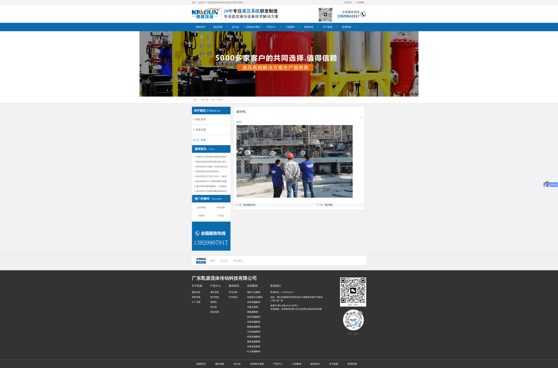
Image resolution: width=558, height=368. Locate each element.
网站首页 (200, 27)
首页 (213, 100)
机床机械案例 (253, 336)
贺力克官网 (300, 309)
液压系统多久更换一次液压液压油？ (212, 167)
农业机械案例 (253, 302)
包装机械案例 (253, 322)
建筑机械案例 (253, 341)
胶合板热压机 (249, 205)
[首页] (195, 100)
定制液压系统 (253, 27)
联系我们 (348, 2)
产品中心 (271, 27)
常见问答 (233, 292)
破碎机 (220, 100)
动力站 (235, 27)
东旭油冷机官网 (314, 309)
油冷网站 (238, 261)
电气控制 (221, 208)
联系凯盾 (346, 27)
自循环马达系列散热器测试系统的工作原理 (212, 157)
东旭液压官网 (287, 309)
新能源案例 (252, 312)
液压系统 (218, 27)
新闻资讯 (308, 27)
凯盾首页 (201, 364)
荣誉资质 (201, 129)
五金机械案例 (253, 332)
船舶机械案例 (253, 327)
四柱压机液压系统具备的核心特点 (211, 162)
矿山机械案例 (253, 351)
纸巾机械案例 (253, 317)
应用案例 (252, 285)
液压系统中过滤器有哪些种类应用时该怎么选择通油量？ (212, 191)
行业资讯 (233, 297)
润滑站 (201, 216)
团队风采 (201, 119)
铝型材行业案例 (254, 297)
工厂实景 (201, 140)
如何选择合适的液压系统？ (208, 171)
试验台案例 (252, 307)
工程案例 (290, 27)
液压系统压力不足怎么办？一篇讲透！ (212, 176)
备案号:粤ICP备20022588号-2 (284, 305)
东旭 (212, 261)
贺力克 (223, 261)
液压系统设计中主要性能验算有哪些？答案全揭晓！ (212, 181)
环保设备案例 (253, 346)
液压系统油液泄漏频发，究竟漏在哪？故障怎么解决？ (212, 186)
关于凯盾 (327, 27)
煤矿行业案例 (253, 292)
